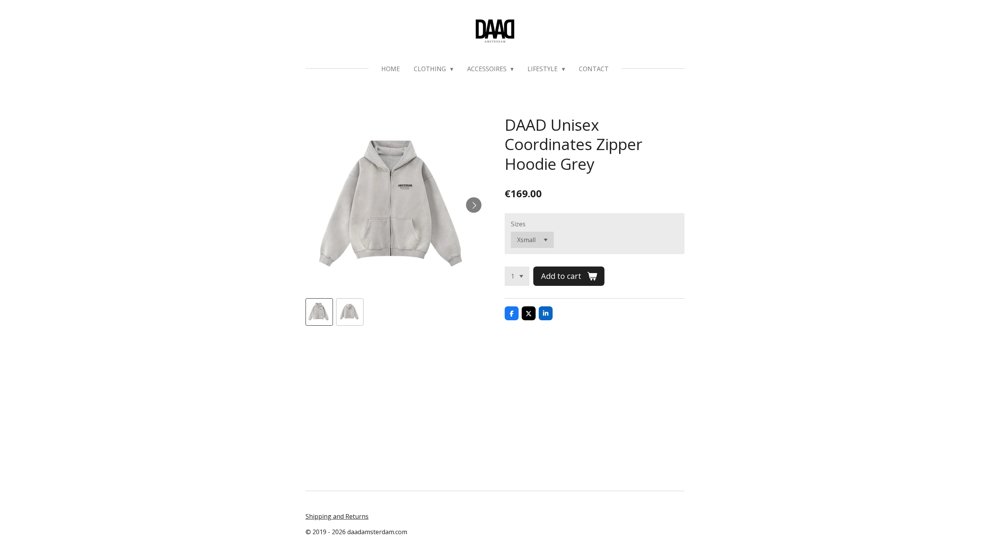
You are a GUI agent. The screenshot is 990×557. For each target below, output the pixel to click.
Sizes (518, 224)
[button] (319, 312)
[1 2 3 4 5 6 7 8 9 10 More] (517, 276)
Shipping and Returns (337, 516)
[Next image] (473, 205)
